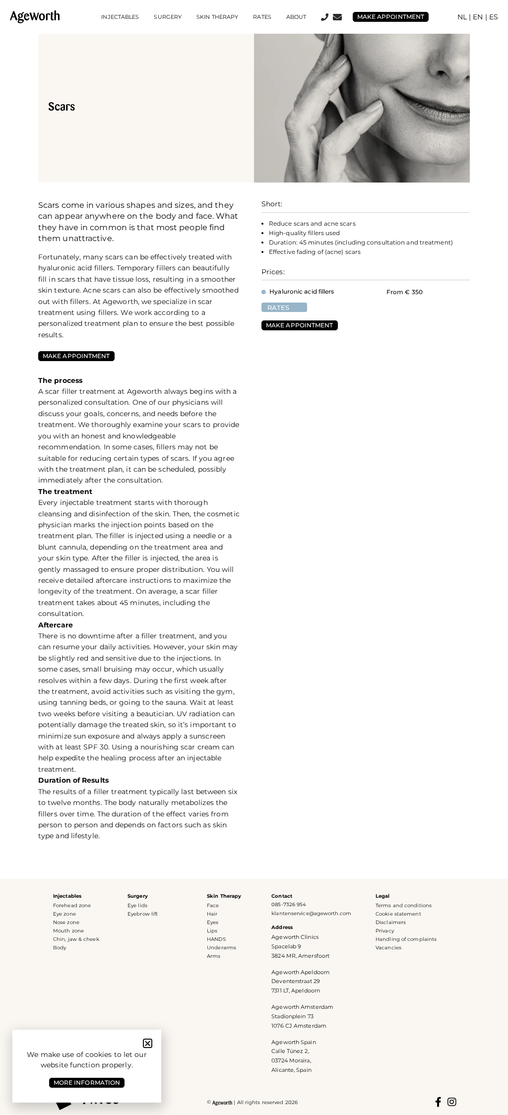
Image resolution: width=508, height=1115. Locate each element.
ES (493, 16)
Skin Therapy (224, 896)
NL (462, 16)
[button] (147, 1043)
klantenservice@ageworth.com (311, 913)
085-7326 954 (288, 904)
